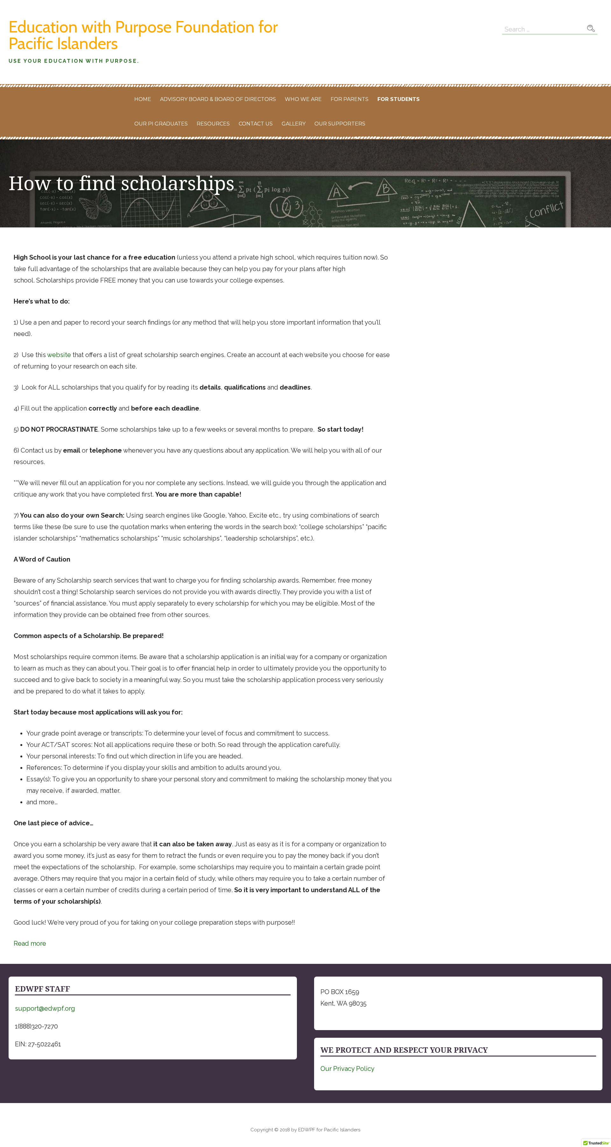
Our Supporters (339, 124)
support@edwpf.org (45, 1008)
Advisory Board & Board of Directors (218, 99)
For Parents (350, 99)
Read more (30, 944)
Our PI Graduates (161, 124)
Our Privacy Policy (347, 1068)
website (59, 355)
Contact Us (256, 124)
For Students (398, 99)
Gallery (294, 124)
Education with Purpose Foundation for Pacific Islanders (143, 35)
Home (142, 99)
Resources (213, 124)
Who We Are (303, 99)
